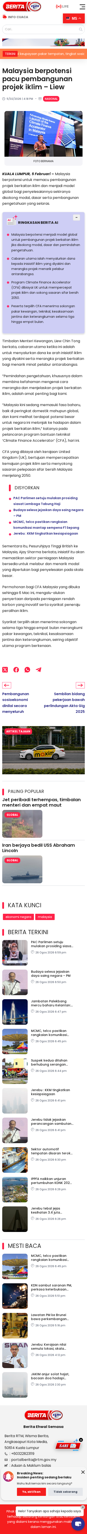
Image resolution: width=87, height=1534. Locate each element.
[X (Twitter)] (5, 669)
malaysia (45, 917)
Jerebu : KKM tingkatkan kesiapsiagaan (45, 533)
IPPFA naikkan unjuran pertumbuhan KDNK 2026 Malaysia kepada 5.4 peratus (51, 1181)
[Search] (81, 29)
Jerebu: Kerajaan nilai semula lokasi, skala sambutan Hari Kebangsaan (48, 1347)
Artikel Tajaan (18, 731)
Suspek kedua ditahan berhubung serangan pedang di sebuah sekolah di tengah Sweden (49, 1062)
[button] (82, 6)
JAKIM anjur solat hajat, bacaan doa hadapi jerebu (50, 1376)
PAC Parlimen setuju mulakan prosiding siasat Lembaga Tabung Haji (51, 944)
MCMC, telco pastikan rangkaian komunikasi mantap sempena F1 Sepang (49, 1033)
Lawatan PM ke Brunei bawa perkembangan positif (49, 1317)
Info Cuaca (18, 17)
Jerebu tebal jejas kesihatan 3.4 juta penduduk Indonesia (47, 1210)
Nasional (51, 99)
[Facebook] (16, 669)
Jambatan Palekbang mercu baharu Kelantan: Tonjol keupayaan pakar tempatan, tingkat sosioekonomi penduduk (51, 1003)
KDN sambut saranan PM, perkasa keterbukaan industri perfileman (51, 1287)
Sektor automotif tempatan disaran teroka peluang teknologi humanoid (52, 1151)
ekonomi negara (18, 917)
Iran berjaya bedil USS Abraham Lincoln (38, 848)
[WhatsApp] (27, 669)
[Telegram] (38, 669)
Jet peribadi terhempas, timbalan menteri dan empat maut (41, 802)
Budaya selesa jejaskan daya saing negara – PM (50, 974)
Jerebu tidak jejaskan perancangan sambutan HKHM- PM (51, 1122)
